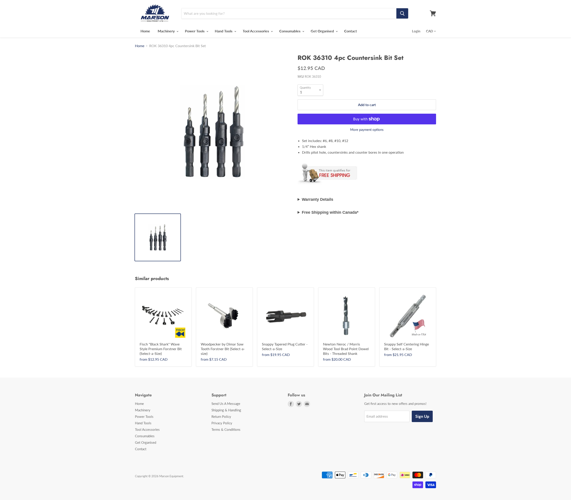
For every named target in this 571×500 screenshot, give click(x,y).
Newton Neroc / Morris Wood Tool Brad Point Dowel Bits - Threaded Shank (346, 349)
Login (416, 31)
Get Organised (323, 31)
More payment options (367, 130)
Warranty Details (317, 199)
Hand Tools (224, 31)
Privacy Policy (221, 423)
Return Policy (221, 416)
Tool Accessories (256, 31)
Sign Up (422, 416)
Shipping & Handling (226, 410)
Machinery (167, 31)
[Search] (402, 13)
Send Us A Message (225, 404)
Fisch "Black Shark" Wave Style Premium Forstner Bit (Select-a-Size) (161, 349)
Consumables (290, 31)
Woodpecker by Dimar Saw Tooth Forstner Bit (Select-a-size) (223, 349)
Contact (350, 31)
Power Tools (195, 31)
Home (145, 31)
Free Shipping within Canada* (330, 212)
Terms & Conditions (225, 429)
